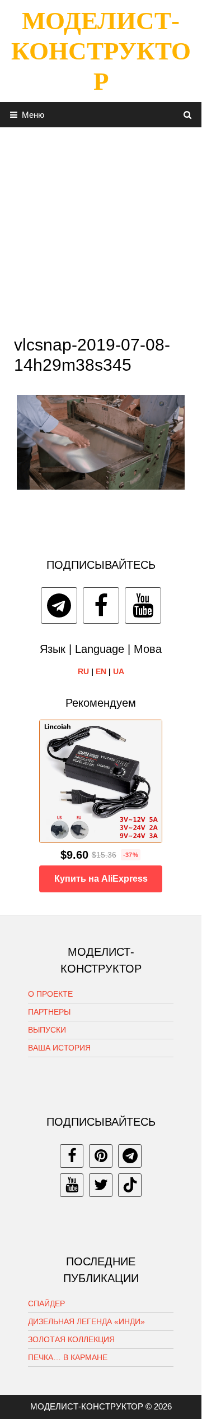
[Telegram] (59, 605)
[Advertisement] (100, 228)
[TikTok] (130, 1185)
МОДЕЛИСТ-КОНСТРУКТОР (101, 51)
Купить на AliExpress (101, 878)
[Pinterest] (100, 1156)
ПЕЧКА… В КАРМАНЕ (67, 1357)
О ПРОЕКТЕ (50, 993)
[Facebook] (101, 605)
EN (101, 671)
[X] (100, 1185)
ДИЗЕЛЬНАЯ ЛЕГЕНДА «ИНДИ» (86, 1321)
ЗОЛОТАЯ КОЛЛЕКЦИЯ (71, 1339)
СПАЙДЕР (46, 1303)
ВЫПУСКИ (47, 1029)
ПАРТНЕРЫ (49, 1011)
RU (83, 671)
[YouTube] (143, 605)
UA (118, 671)
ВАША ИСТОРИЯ (59, 1047)
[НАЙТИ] (187, 114)
